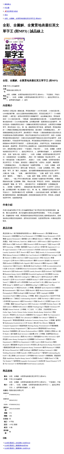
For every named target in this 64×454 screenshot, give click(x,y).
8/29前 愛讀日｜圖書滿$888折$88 (16, 445)
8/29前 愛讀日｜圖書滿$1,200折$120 (17, 448)
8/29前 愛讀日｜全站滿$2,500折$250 (17, 443)
